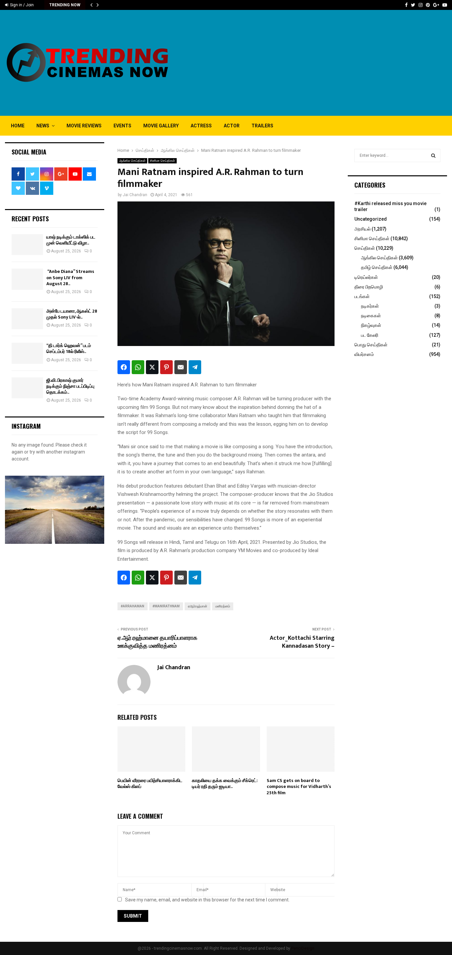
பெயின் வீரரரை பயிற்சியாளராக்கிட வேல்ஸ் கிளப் (149, 783)
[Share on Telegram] (195, 367)
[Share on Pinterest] (166, 367)
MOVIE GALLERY (161, 125)
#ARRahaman (132, 606)
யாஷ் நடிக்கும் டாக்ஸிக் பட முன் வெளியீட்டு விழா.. (70, 240)
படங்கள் (362, 296)
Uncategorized (370, 219)
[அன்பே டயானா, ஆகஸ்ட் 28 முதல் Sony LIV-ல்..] (27, 318)
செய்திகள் (364, 248)
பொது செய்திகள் (370, 344)
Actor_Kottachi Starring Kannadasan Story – (302, 642)
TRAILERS (262, 125)
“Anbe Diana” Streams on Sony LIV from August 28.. (70, 277)
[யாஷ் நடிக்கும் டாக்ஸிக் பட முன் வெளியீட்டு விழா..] (27, 244)
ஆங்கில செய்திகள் (132, 160)
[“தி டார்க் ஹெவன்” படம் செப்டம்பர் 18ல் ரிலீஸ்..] (27, 353)
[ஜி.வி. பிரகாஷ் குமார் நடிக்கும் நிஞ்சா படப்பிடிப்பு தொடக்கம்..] (27, 387)
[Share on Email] (180, 367)
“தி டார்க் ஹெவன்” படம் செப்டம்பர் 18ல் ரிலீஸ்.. (68, 348)
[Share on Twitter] (152, 367)
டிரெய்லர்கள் (366, 277)
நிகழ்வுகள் (371, 325)
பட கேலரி (369, 335)
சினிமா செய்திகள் (162, 160)
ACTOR (232, 125)
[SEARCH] (433, 155)
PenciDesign (302, 948)
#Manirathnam (166, 606)
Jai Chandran (135, 195)
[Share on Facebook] (123, 367)
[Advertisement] (326, 63)
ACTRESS (201, 125)
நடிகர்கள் (370, 306)
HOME (17, 125)
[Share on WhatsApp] (138, 367)
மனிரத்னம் (222, 606)
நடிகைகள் (371, 315)
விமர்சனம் (364, 354)
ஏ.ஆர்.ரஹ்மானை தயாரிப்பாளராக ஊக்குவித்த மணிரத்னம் (157, 642)
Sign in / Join (21, 5)
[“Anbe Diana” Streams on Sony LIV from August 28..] (27, 279)
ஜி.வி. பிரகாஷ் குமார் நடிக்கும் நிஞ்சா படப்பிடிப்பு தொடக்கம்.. (70, 386)
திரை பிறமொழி (368, 286)
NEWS (42, 125)
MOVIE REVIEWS (84, 125)
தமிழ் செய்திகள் (376, 267)
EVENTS (122, 125)
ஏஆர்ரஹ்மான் (197, 606)
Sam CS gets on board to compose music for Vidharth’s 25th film (299, 786)
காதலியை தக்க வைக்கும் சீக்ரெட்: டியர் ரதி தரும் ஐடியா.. (225, 783)
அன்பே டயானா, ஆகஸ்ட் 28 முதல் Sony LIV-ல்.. (71, 314)
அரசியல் (362, 229)
